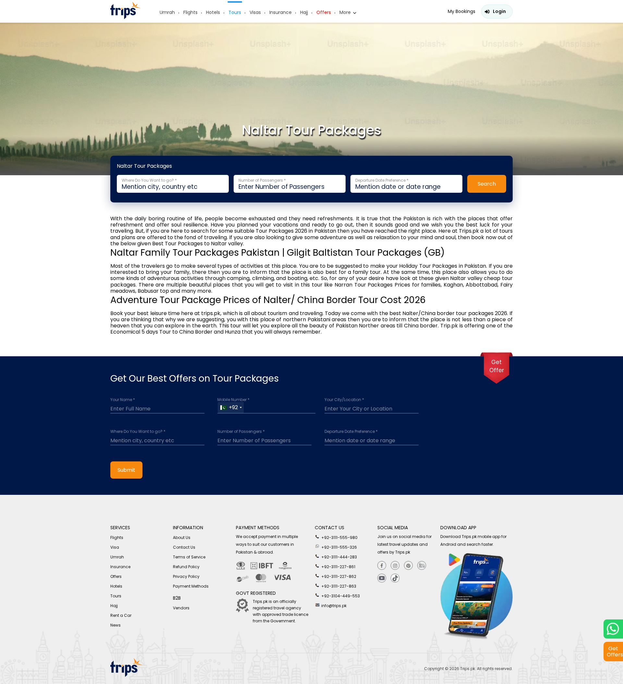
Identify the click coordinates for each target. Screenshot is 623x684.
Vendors (181, 608)
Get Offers (615, 651)
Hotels (213, 12)
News (115, 625)
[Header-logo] (125, 17)
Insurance (280, 12)
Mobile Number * (233, 400)
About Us (181, 537)
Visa (114, 547)
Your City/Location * (344, 400)
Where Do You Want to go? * (137, 432)
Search (487, 184)
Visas (255, 12)
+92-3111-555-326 (338, 547)
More (345, 12)
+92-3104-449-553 (340, 596)
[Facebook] (381, 565)
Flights (190, 12)
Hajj (304, 12)
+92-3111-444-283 (338, 557)
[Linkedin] (421, 565)
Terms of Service (189, 557)
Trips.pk (467, 668)
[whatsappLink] (613, 629)
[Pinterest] (408, 565)
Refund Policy (186, 566)
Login (499, 11)
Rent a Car (120, 615)
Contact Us (184, 547)
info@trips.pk (333, 605)
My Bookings (461, 11)
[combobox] (231, 407)
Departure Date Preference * (351, 432)
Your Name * (122, 400)
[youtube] (381, 578)
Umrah (167, 12)
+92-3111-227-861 (337, 566)
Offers (323, 12)
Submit (126, 470)
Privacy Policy (186, 576)
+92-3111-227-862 (338, 576)
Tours (234, 12)
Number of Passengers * (241, 432)
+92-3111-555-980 (339, 537)
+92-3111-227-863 (338, 586)
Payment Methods (191, 586)
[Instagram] (395, 565)
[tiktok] (395, 578)
